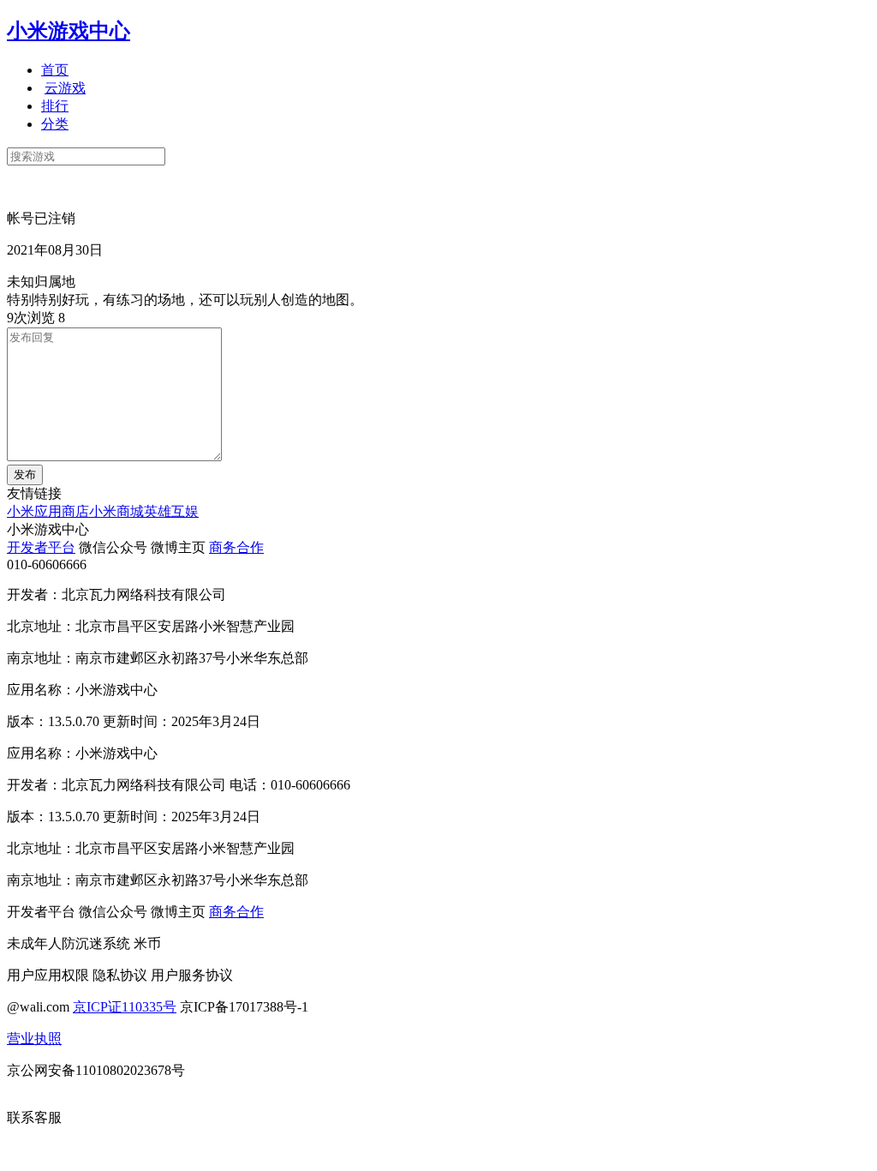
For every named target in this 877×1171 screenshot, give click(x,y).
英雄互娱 (171, 511)
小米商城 (116, 511)
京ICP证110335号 (124, 1007)
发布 (25, 474)
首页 (55, 70)
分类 (55, 124)
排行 (55, 106)
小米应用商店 (48, 511)
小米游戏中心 (68, 31)
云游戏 (65, 88)
